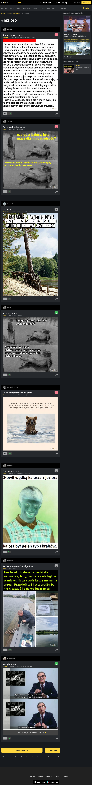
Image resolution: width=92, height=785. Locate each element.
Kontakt (32, 776)
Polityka (35, 8)
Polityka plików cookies (61, 776)
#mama (15, 395)
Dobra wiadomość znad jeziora (18, 566)
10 (27, 756)
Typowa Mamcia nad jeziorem (17, 392)
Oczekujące (47, 3)
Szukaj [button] (87, 8)
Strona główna (6, 13)
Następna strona (21, 750)
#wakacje (23, 395)
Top (65, 3)
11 (21, 756)
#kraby (22, 473)
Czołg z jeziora (10, 313)
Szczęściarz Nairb (11, 471)
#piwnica (19, 129)
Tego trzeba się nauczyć (14, 127)
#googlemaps (13, 666)
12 (15, 756)
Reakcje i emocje (45, 8)
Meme (4, 315)
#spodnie (29, 37)
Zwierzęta (4, 8)
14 (3, 756)
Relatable (5, 37)
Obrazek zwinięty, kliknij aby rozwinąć (29, 732)
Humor (12, 8)
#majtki (33, 37)
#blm (31, 666)
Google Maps (9, 664)
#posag (23, 666)
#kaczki (11, 568)
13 (9, 756)
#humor (12, 37)
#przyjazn (17, 37)
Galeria (18, 8)
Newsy (54, 8)
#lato (19, 395)
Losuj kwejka (54, 750)
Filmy (58, 3)
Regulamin (49, 776)
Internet (5, 666)
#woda (22, 211)
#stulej (23, 129)
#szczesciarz (28, 473)
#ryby (15, 473)
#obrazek (14, 211)
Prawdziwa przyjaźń (13, 35)
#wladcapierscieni (36, 211)
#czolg (10, 129)
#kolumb (27, 666)
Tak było (7, 209)
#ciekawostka (23, 37)
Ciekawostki (26, 8)
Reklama (40, 776)
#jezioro (15, 129)
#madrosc (11, 315)
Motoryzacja (62, 8)
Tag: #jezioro (17, 13)
